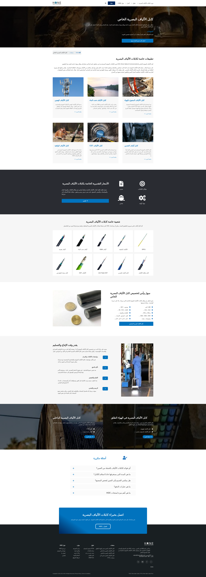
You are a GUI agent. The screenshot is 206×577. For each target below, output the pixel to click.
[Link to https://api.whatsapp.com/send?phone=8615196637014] (151, 561)
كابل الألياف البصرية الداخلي (107, 551)
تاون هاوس (91, 555)
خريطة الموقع (76, 557)
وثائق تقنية (77, 550)
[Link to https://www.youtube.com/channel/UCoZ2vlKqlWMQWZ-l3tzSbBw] (142, 561)
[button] (105, 3)
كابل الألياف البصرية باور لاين (107, 555)
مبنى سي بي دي (90, 553)
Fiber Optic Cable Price (148, 573)
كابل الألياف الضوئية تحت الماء (132, 67)
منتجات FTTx (111, 557)
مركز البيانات (90, 550)
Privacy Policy (78, 573)
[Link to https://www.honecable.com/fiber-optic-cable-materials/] (142, 198)
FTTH (141, 573)
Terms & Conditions (86, 573)
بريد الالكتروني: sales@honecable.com (143, 555)
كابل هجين (98, 67)
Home (77, 52)
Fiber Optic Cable (135, 573)
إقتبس (63, 555)
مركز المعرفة (76, 548)
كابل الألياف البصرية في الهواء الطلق (105, 548)
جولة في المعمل (61, 551)
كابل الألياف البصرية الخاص (107, 553)
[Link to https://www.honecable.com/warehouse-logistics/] (121, 198)
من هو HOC (62, 548)
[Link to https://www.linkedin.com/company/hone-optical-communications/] (138, 561)
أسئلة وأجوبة (76, 555)
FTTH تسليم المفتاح (89, 548)
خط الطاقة (91, 557)
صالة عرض (77, 553)
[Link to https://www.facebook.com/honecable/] (146, 561)
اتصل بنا (63, 553)
